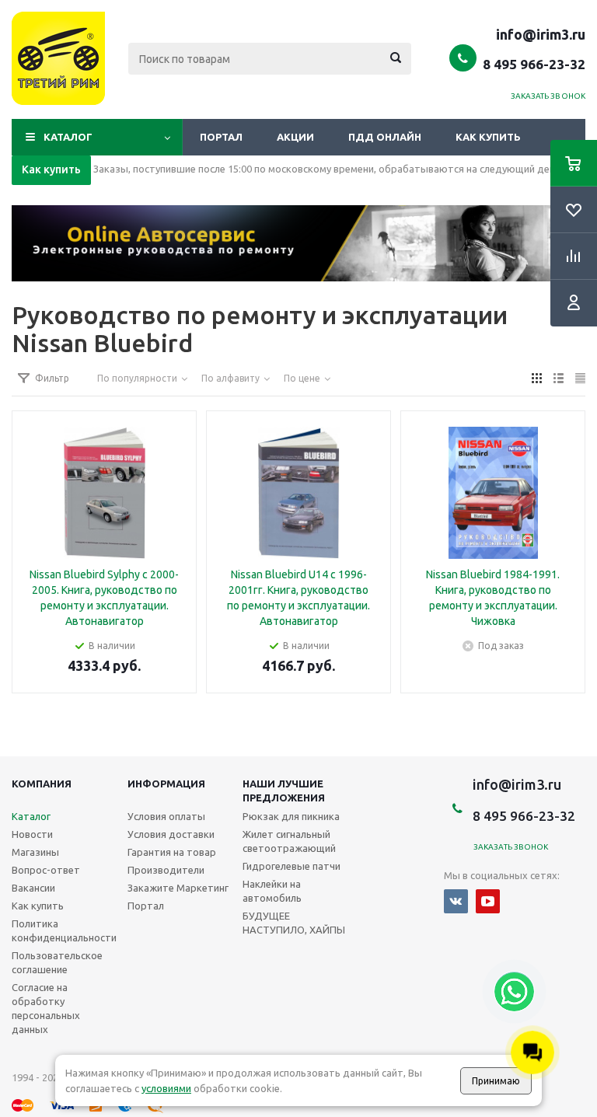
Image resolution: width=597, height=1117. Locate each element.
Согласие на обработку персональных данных (46, 1008)
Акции (295, 136)
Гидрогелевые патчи (291, 865)
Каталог (68, 136)
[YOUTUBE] (488, 901)
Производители (165, 869)
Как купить (488, 136)
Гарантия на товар (171, 851)
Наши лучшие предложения (284, 790)
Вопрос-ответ (46, 869)
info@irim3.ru (540, 34)
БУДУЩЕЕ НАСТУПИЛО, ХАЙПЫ (294, 922)
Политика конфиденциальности (64, 930)
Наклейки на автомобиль (272, 890)
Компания (42, 783)
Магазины (35, 851)
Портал (221, 136)
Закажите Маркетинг (178, 887)
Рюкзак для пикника (291, 816)
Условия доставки (171, 834)
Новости (32, 834)
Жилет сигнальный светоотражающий (289, 841)
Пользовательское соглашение (57, 962)
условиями (166, 1088)
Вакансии (33, 887)
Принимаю (496, 1081)
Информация (166, 783)
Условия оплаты (166, 816)
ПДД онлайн (384, 136)
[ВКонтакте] (456, 901)
